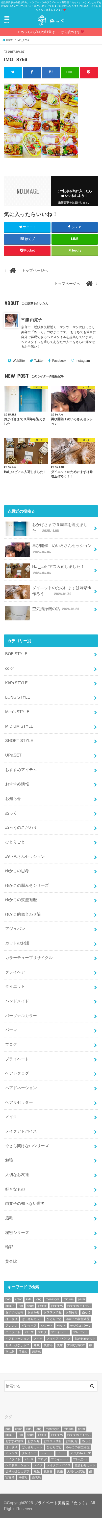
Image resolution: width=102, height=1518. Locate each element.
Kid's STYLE (16, 683)
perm (81, 1299)
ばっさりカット (32, 1319)
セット (61, 1325)
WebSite (19, 360)
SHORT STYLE (19, 740)
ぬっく (11, 813)
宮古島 (9, 1352)
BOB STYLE (16, 653)
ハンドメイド (17, 1001)
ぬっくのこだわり (21, 827)
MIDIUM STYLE (19, 726)
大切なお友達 (17, 1174)
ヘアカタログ (17, 1073)
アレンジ (11, 1325)
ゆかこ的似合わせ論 (23, 914)
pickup (9, 1306)
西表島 (36, 1352)
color (9, 668)
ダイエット (15, 986)
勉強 (9, 1160)
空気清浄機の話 (55, 608)
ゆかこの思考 (17, 870)
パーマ (11, 1030)
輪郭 (9, 1247)
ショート (47, 1325)
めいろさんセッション (25, 856)
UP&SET (13, 755)
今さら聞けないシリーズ (27, 1145)
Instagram (83, 360)
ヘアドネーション (21, 1087)
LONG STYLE (17, 697)
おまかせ (34, 1312)
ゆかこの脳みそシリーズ (27, 885)
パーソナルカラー (21, 1015)
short (30, 1306)
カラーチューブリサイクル (29, 957)
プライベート (17, 1059)
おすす (42, 1306)
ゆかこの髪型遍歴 (21, 899)
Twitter (39, 360)
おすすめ (57, 1306)
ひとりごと (15, 842)
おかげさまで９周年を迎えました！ (60, 527)
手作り (23, 1352)
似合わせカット (85, 1338)
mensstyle (52, 1299)
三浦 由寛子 (31, 319)
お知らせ (13, 798)
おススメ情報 (53, 1312)
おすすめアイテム (21, 769)
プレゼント (80, 1332)
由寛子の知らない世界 (25, 1203)
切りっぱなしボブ (17, 1345)
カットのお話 (17, 943)
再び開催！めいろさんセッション (62, 548)
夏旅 (60, 1345)
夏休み (48, 1345)
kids (28, 1299)
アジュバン (15, 928)
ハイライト (12, 1332)
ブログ (11, 1044)
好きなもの (15, 1189)
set (21, 1306)
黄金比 (11, 1261)
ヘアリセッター (19, 1102)
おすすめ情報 (17, 784)
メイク (11, 1116)
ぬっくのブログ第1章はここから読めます (50, 32)
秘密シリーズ (17, 1232)
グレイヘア (15, 972)
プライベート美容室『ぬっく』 (61, 1502)
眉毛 (9, 1218)
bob (8, 1299)
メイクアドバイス (21, 1131)
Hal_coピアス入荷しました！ (58, 569)
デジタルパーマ (80, 1325)
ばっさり (11, 1319)
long (39, 1299)
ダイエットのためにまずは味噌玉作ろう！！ (62, 590)
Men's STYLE (17, 711)
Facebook (59, 360)
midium (69, 1299)
